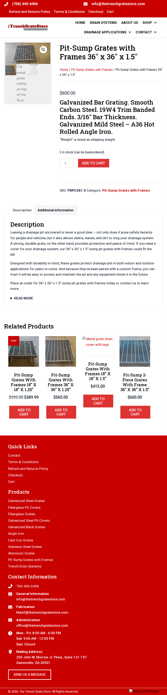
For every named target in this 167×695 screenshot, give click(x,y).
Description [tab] (22, 210)
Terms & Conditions (23, 462)
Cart (11, 482)
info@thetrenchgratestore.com (118, 4)
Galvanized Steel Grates (26, 501)
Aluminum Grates (21, 553)
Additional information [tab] (56, 210)
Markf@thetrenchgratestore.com (42, 612)
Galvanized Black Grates (26, 527)
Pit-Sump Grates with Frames (92, 70)
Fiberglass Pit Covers (24, 507)
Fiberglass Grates (21, 514)
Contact (14, 455)
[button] (43, 49)
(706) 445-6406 (25, 4)
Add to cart (93, 163)
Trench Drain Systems (25, 566)
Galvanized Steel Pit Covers (29, 520)
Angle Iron (16, 533)
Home (64, 70)
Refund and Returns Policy (28, 469)
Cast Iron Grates (20, 540)
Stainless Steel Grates (25, 547)
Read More (23, 298)
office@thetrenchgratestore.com (42, 625)
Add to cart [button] (24, 412)
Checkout (15, 475)
